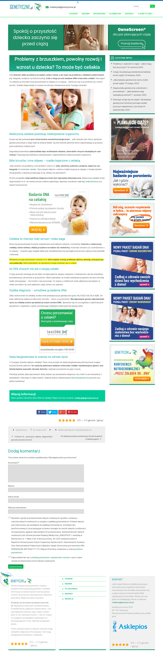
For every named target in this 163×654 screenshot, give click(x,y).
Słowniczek (115, 14)
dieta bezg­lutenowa (80, 378)
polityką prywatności (40, 557)
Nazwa (11, 486)
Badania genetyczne (66, 430)
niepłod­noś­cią (92, 181)
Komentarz (13, 463)
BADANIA (68, 584)
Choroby (73, 14)
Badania (86, 14)
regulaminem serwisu (60, 557)
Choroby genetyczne (83, 430)
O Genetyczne (145, 14)
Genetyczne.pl (21, 430)
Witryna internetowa (17, 507)
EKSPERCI (69, 594)
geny (74, 295)
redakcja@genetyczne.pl (63, 7)
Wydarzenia (99, 14)
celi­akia (33, 169)
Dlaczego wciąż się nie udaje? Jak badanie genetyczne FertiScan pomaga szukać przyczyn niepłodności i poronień (132, 103)
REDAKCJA (69, 599)
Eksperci (129, 14)
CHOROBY (69, 579)
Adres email (13, 497)
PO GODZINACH (71, 589)
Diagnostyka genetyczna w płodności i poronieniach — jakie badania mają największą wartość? (130, 91)
